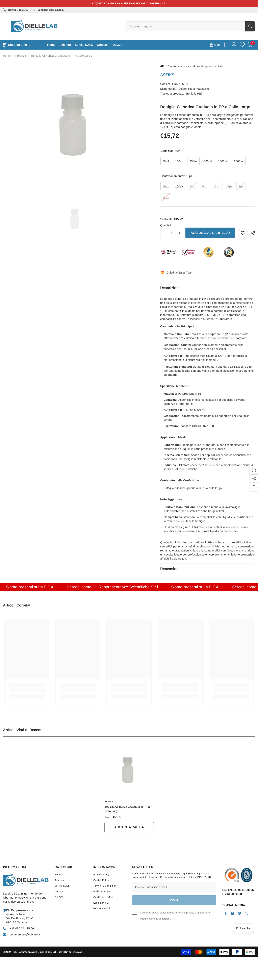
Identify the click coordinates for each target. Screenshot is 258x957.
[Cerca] (190, 26)
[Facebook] (225, 913)
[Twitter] (246, 913)
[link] (215, 44)
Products (21, 55)
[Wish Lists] (242, 44)
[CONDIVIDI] (251, 233)
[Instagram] (232, 913)
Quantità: (166, 225)
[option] (75, 124)
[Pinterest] (239, 913)
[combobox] (185, 26)
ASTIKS (167, 75)
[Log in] (234, 44)
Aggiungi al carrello (210, 232)
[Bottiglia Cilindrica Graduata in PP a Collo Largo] (129, 770)
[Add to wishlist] (243, 233)
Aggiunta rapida (129, 827)
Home (7, 55)
